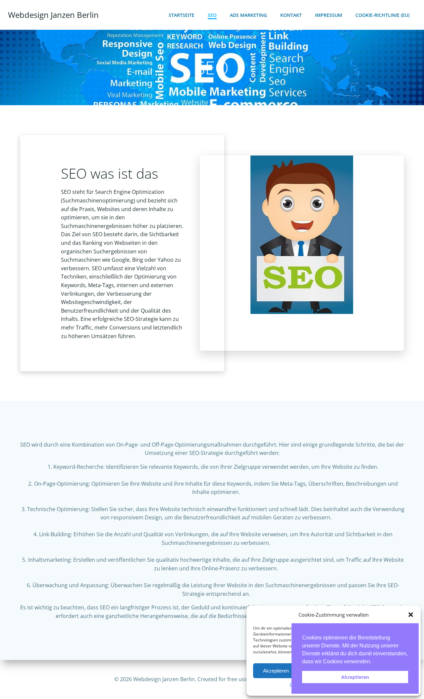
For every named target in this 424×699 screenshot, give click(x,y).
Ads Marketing (248, 15)
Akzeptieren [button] (355, 677)
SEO (212, 15)
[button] (410, 614)
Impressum (328, 15)
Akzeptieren (276, 671)
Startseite (181, 15)
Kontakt (291, 15)
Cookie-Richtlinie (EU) (382, 15)
